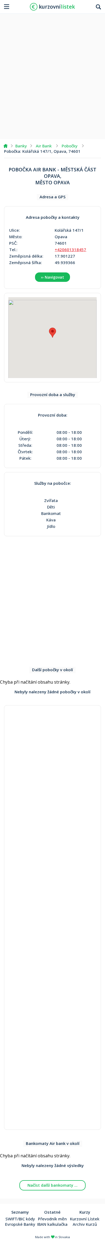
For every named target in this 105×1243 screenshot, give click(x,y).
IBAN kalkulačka (52, 1224)
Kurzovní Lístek (84, 1218)
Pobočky (70, 145)
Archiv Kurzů (85, 1224)
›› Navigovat (52, 277)
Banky (21, 145)
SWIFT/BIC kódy (20, 1218)
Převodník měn (52, 1218)
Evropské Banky (20, 1224)
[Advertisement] (52, 74)
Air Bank (44, 145)
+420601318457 (70, 249)
